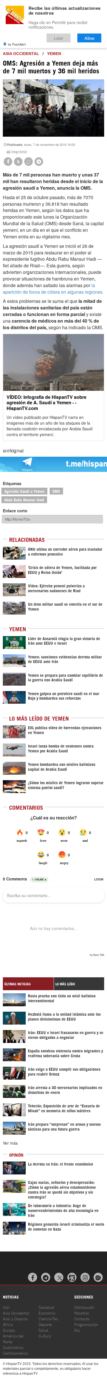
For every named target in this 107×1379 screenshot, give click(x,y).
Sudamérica (13, 1347)
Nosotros (81, 1313)
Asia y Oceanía (15, 1318)
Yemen (54, 53)
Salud (43, 1330)
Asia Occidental (16, 1313)
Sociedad (46, 1307)
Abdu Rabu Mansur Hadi (24, 500)
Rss (77, 1330)
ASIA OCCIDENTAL (21, 53)
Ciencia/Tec (48, 1318)
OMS (56, 491)
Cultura (45, 1336)
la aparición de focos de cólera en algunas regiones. (53, 288)
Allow (89, 38)
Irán (6, 1307)
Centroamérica (15, 1353)
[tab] (28, 983)
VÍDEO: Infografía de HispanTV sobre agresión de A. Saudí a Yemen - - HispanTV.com (46, 402)
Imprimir (19, 151)
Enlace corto (15, 510)
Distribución (84, 1307)
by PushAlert (17, 44)
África (8, 1324)
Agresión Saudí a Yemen (24, 491)
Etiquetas (12, 483)
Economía (47, 1313)
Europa (9, 1330)
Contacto (81, 1318)
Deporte (45, 1324)
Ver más (10, 1143)
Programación (86, 1324)
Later (58, 38)
